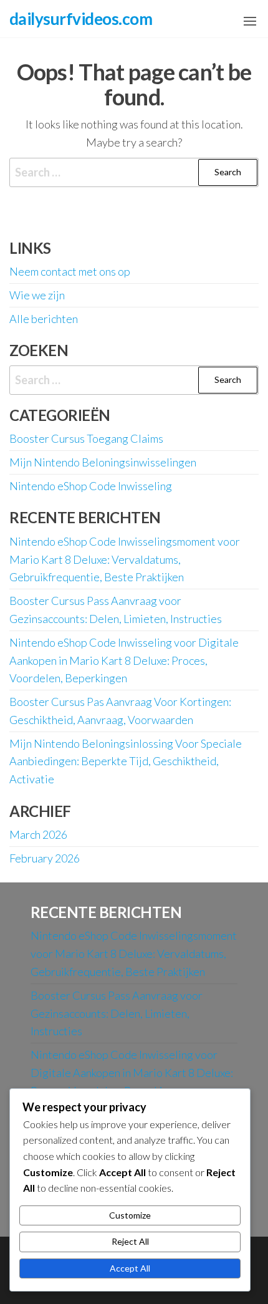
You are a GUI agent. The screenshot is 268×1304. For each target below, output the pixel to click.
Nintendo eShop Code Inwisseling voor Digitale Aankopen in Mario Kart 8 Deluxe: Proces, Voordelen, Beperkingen (124, 660)
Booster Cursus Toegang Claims (86, 438)
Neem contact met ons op (69, 271)
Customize (130, 1215)
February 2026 (44, 858)
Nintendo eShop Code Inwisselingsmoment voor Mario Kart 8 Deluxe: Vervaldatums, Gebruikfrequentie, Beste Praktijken (124, 559)
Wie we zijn (37, 295)
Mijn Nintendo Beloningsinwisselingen (102, 462)
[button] (250, 21)
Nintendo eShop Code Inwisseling (90, 486)
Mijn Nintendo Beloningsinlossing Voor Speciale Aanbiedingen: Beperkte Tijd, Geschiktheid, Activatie (125, 761)
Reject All (130, 1241)
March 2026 (38, 834)
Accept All (130, 1268)
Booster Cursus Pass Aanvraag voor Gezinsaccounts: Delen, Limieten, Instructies (117, 1013)
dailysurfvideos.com (80, 19)
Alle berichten (43, 319)
